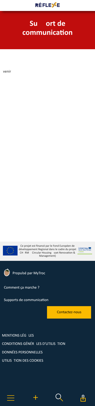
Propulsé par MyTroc (28, 273)
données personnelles (22, 352)
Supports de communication (26, 300)
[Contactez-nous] (69, 318)
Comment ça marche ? (21, 288)
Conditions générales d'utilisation (33, 344)
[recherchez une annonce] (59, 402)
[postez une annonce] (35, 402)
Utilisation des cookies (22, 361)
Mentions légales (18, 336)
